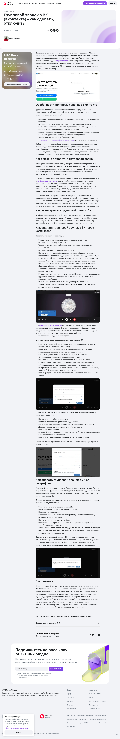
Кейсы (90, 697)
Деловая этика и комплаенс (76, 719)
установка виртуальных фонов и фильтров (56, 140)
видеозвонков (62, 60)
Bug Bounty (71, 727)
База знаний (92, 690)
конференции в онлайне (47, 181)
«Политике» (23, 677)
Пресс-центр (71, 701)
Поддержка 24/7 (94, 709)
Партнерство (71, 709)
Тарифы (58, 3)
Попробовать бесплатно (17, 84)
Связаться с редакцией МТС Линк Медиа (81, 723)
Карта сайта (103, 723)
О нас (69, 690)
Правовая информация (97, 719)
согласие (25, 674)
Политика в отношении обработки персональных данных (87, 715)
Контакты (70, 697)
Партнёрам (50, 3)
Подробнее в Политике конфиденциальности (18, 727)
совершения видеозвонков (50, 325)
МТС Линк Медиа (94, 694)
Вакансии (70, 705)
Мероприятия (93, 705)
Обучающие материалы (97, 701)
